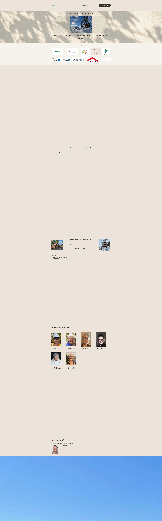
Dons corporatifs (85, 248)
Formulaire (102, 147)
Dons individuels (77, 248)
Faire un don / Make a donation (104, 5)
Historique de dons (56, 258)
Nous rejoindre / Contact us (86, 5)
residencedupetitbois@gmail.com (68, 152)
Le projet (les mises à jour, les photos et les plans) (60, 257)
